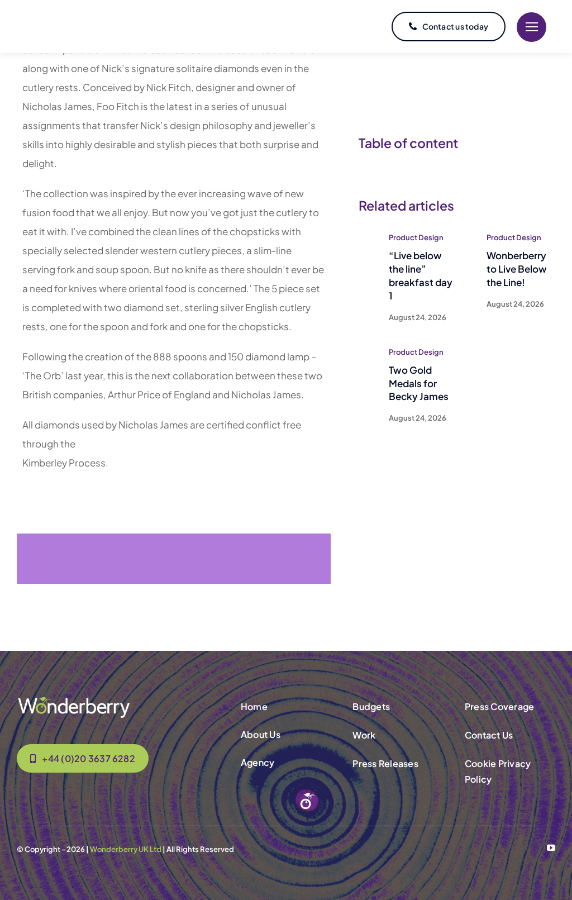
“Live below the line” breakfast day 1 (420, 275)
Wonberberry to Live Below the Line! (517, 268)
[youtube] (551, 848)
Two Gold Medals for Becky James (419, 383)
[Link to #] (531, 27)
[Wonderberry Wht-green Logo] (74, 700)
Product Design (416, 237)
